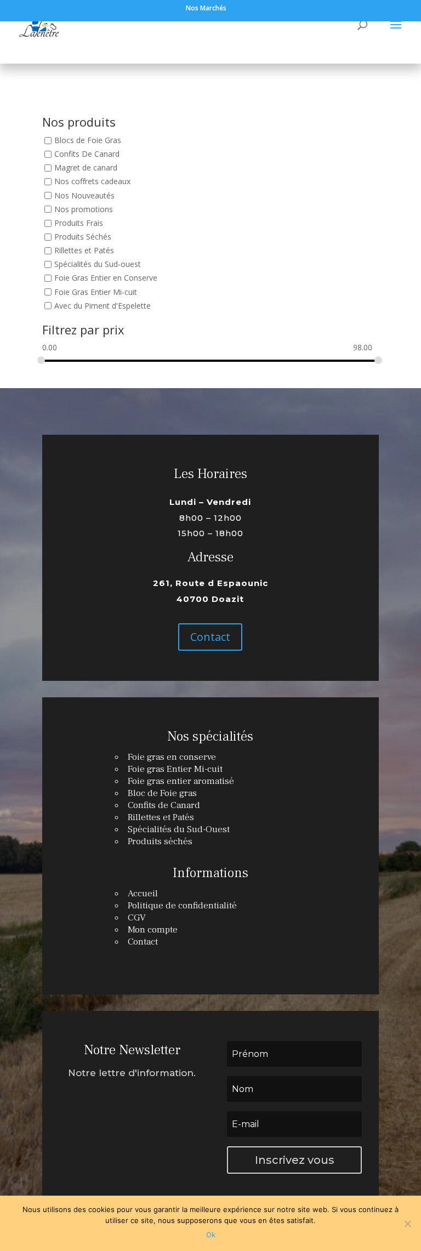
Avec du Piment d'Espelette (102, 305)
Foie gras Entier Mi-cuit (175, 769)
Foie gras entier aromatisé (181, 781)
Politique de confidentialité (182, 906)
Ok (210, 1234)
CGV (137, 918)
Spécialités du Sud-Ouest (179, 829)
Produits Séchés (82, 236)
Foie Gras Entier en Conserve (105, 278)
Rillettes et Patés (84, 250)
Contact (210, 636)
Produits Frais (78, 223)
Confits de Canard (164, 805)
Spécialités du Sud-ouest (97, 264)
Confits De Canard (87, 154)
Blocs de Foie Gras (87, 140)
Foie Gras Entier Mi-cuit (95, 292)
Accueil (143, 894)
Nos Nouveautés (84, 195)
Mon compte (153, 930)
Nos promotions (83, 209)
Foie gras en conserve (172, 757)
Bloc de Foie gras (162, 793)
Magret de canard (85, 168)
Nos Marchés (206, 9)
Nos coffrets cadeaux (92, 182)
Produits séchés (160, 841)
